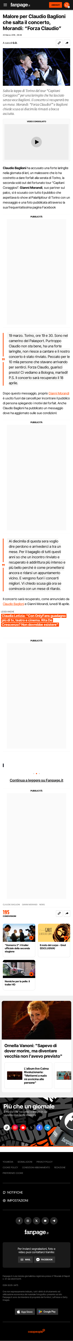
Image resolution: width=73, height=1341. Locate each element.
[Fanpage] (37, 1232)
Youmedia (8, 1161)
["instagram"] (15, 1127)
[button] (67, 43)
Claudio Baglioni (13, 604)
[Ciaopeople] (36, 1331)
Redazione (60, 1167)
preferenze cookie (13, 1173)
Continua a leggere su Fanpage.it (36, 780)
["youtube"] (23, 1127)
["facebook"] (39, 1127)
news (42, 905)
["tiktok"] (7, 1127)
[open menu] (4, 5)
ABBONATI (55, 5)
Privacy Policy (44, 1161)
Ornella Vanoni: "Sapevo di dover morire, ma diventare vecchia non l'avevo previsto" (33, 1051)
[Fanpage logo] (20, 5)
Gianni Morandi (59, 393)
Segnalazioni (25, 1161)
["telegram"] (47, 1127)
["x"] (31, 1127)
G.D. (15, 42)
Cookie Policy (10, 1167)
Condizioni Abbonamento (36, 1167)
